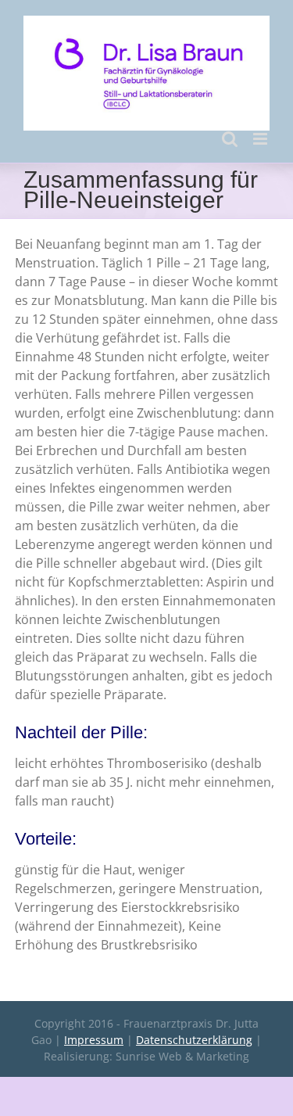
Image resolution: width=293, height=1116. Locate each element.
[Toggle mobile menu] (261, 139)
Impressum (93, 1039)
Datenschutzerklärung (194, 1039)
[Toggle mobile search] (230, 139)
